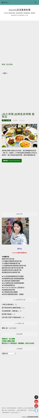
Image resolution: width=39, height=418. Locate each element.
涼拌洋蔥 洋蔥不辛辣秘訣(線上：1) (13, 317)
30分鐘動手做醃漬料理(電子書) (12, 261)
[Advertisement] (19, 40)
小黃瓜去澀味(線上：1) (9, 304)
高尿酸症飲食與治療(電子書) (11, 272)
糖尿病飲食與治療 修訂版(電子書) (12, 268)
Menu (6, 3)
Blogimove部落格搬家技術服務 (30, 417)
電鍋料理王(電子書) (8, 259)
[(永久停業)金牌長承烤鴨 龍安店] (19, 135)
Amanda (15, 120)
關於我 (19, 249)
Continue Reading (14, 160)
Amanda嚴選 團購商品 (19, 253)
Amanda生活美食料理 (19, 10)
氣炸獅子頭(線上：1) (8, 314)
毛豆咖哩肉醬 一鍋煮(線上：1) (11, 311)
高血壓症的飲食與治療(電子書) (12, 270)
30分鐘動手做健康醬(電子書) (11, 263)
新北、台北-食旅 (6, 120)
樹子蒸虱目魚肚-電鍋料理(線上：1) (13, 307)
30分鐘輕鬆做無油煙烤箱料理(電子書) (14, 266)
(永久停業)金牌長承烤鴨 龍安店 (18, 115)
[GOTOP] (36, 410)
